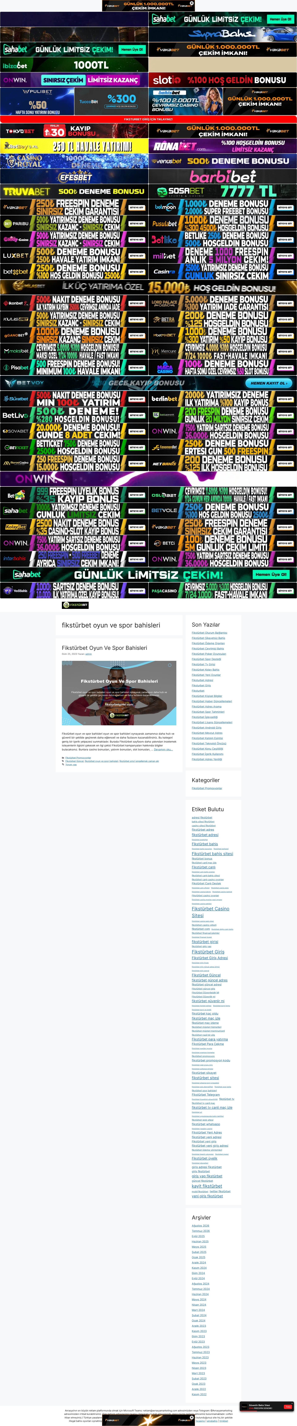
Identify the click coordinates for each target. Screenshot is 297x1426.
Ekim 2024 (198, 1273)
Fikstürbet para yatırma (210, 1039)
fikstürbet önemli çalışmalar (203, 1154)
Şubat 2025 (199, 1252)
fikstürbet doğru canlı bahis (222, 929)
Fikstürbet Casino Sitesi (210, 912)
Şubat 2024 (199, 1315)
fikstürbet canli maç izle (204, 862)
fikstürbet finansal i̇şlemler (206, 933)
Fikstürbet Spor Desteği (206, 659)
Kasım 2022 (199, 1394)
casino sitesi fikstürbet (204, 825)
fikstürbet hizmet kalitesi (201, 1006)
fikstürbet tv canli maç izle (212, 1107)
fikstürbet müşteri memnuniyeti (208, 1031)
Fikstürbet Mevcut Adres (207, 732)
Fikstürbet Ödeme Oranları (208, 643)
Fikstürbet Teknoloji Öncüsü (209, 743)
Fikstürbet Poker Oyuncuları (209, 653)
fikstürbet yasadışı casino (202, 1129)
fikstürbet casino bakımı (201, 892)
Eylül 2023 (198, 1341)
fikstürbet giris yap (201, 946)
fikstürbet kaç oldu (205, 1013)
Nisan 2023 (199, 1368)
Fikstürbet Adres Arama (207, 706)
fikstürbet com (201, 928)
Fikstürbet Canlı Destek (206, 883)
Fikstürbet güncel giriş (203, 988)
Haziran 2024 (200, 1294)
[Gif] (148, 287)
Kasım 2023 (199, 1331)
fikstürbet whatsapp (206, 1124)
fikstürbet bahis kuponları (202, 849)
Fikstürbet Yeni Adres (207, 1132)
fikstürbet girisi (205, 941)
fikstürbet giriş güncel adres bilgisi (206, 967)
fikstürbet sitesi (205, 1078)
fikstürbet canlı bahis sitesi (206, 875)
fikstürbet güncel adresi (207, 984)
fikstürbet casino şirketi (204, 925)
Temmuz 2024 (201, 1288)
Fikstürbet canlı (203, 867)
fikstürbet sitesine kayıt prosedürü (205, 1083)
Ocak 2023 (198, 1383)
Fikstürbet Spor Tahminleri (208, 711)
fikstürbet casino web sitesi (203, 921)
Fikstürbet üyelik (204, 1158)
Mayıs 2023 (199, 1362)
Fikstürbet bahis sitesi (212, 853)
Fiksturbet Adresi (202, 680)
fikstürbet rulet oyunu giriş (202, 1065)
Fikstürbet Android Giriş (207, 727)
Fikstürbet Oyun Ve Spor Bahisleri (104, 648)
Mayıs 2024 (199, 1299)
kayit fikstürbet (207, 1186)
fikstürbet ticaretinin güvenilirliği (205, 1099)
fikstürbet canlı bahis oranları (203, 872)
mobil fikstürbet (200, 1191)
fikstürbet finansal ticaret (202, 937)
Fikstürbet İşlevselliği (205, 717)
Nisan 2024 (199, 1304)
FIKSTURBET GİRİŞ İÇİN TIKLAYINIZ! (148, 119)
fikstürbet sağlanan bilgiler (202, 1069)
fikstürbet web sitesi (202, 1120)
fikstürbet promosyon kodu (211, 1060)
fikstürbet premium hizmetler (203, 1053)
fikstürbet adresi (205, 835)
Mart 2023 (198, 1373)
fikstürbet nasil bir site (203, 1035)
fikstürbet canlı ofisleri (201, 888)
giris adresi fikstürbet (207, 1167)
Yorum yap (71, 764)
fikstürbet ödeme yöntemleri (207, 1150)
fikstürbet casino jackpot (222, 892)
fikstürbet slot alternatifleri (202, 1087)
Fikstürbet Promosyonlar (78, 757)
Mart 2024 (198, 1310)
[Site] (74, 207)
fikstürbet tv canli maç (203, 1103)
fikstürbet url (197, 1112)
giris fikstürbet (201, 1171)
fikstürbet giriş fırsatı (200, 963)
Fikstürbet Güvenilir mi (203, 996)
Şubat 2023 (199, 1378)
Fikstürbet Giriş (208, 951)
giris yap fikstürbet (207, 1176)
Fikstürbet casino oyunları (205, 895)
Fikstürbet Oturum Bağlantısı (209, 632)
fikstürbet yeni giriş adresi (210, 1146)
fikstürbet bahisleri (221, 849)
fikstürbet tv (226, 1099)
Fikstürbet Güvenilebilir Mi (205, 992)
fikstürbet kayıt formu (221, 1006)
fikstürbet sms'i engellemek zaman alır (139, 761)
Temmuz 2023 (201, 1352)
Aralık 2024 (199, 1262)
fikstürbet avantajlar (200, 840)
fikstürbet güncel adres (210, 980)
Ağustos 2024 (200, 1283)
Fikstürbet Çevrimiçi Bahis (208, 648)
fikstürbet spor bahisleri (204, 1090)
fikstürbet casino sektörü (201, 904)
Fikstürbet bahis (205, 844)
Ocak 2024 (198, 1320)
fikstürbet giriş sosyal (200, 971)
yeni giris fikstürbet (207, 1196)
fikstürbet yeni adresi (207, 1137)
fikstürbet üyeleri (222, 1154)
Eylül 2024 (198, 1278)
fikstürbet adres (203, 830)
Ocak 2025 (198, 1257)
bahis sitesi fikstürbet (203, 821)
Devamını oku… (163, 749)
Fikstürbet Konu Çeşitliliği (207, 748)
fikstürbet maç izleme (205, 1022)
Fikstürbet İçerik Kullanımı (207, 754)
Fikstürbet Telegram (206, 1095)
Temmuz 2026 (201, 1230)
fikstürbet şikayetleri (200, 1163)
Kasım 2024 (199, 1267)
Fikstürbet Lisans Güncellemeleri (212, 722)
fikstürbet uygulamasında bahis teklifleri (208, 1116)
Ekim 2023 (198, 1336)
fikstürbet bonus (202, 858)
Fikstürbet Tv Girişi (203, 664)
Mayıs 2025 (199, 1246)
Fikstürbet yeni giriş (204, 1141)
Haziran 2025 (200, 1241)
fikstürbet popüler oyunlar (202, 1049)
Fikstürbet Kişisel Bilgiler (207, 696)
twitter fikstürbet (220, 1191)
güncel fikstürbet (202, 1180)
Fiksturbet (198, 690)
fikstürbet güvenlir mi (208, 1001)
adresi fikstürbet (202, 817)
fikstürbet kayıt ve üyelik (201, 1010)
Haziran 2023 (200, 1357)
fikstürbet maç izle (206, 1018)
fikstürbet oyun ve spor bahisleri (101, 761)
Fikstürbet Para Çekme (208, 1044)
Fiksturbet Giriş (201, 685)
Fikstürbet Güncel (74, 761)
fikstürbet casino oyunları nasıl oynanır (207, 900)
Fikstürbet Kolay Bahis (205, 669)
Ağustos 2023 (200, 1346)
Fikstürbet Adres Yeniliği (207, 759)
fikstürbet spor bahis (223, 1087)
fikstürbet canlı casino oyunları (208, 879)
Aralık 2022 (199, 1389)
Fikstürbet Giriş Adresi (210, 958)
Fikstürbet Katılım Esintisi (207, 738)
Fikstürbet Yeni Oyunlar (206, 674)
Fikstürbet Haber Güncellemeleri (212, 701)
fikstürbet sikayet (204, 1073)
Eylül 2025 (198, 1236)
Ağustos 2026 (200, 1225)
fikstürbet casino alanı (220, 888)
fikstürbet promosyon (203, 1056)
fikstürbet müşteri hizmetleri (206, 1027)
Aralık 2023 (199, 1325)
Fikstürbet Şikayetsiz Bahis (208, 638)
